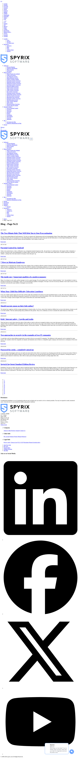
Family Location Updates (13, 79)
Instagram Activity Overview (14, 80)
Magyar (5, 26)
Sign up (2, 127)
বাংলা (5, 25)
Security (9, 41)
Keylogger (9, 71)
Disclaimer (26, 442)
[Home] (15, 63)
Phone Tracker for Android (13, 74)
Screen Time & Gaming (12, 105)
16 (4, 382)
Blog (8, 47)
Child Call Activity (11, 75)
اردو (5, 22)
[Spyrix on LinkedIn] (40, 539)
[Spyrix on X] (40, 688)
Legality (6, 39)
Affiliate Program (8, 449)
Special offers (7, 447)
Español (6, 5)
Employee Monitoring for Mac (14, 123)
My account (6, 436)
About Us (9, 45)
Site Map (6, 450)
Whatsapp (9, 111)
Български (6, 30)
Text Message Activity (12, 76)
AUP (22, 442)
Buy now (6, 446)
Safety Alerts (10, 102)
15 (4, 381)
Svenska (6, 36)
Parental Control (8, 107)
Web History (10, 116)
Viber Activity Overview (13, 89)
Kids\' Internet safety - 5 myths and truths (17, 319)
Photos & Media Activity (13, 86)
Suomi (5, 9)
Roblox (8, 113)
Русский (6, 6)
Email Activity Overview (13, 87)
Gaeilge (5, 23)
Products (12, 436)
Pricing (5, 124)
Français (6, 10)
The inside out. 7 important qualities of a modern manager (23, 277)
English (5, 4)
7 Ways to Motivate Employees (13, 262)
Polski (5, 27)
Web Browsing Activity (12, 100)
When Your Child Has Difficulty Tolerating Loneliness (22, 291)
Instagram (9, 119)
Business (6, 204)
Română (6, 35)
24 (4, 393)
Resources (6, 44)
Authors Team (10, 50)
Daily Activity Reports (12, 101)
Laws (8, 40)
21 (4, 389)
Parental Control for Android (12, 248)
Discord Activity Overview (13, 104)
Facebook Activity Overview (14, 85)
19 (4, 386)
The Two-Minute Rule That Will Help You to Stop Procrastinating (26, 233)
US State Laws (10, 43)
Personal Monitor (11, 67)
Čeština (5, 29)
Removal (24, 436)
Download (6, 202)
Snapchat (9, 117)
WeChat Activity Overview (13, 96)
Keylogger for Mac (11, 122)
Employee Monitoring (12, 68)
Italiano (5, 12)
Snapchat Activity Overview (13, 82)
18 (4, 385)
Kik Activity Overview (12, 91)
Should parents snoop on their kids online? (17, 306)
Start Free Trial (7, 445)
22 (4, 390)
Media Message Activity (12, 78)
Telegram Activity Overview (13, 93)
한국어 (5, 33)
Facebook (9, 109)
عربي (5, 21)
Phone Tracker (10, 69)
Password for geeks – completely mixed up (17, 350)
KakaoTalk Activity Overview (14, 94)
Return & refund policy (34, 442)
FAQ (8, 48)
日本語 (5, 13)
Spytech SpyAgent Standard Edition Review (18, 364)
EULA (19, 442)
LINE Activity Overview (13, 90)
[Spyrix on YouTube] (40, 754)
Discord (9, 112)
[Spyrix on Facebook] (40, 614)
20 (4, 387)
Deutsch (6, 8)
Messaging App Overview (13, 97)
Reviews (13, 430)
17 (4, 383)
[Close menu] (31, 139)
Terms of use (4, 424)
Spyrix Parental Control (12, 108)
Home (5, 219)
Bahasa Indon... (7, 32)
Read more (3, 241)
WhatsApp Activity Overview (14, 83)
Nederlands (6, 15)
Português (6, 16)
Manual (20, 436)
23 (4, 392)
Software (6, 65)
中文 (5, 19)
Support (9, 51)
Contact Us (9, 211)
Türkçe (5, 17)
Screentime (9, 115)
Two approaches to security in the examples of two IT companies (26, 335)
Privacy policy (7, 442)
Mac (5, 120)
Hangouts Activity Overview (14, 98)
